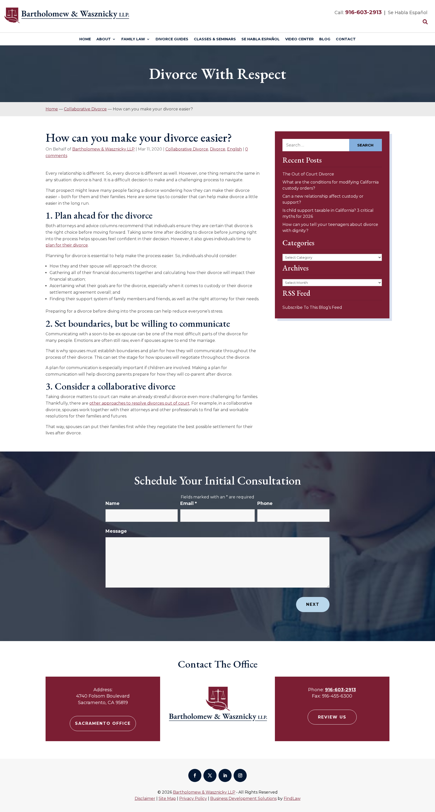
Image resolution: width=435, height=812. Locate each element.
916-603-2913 (363, 12)
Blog (324, 39)
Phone (265, 503)
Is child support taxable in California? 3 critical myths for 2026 (328, 213)
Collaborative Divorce (186, 149)
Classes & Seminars (215, 39)
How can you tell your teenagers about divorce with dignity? (330, 227)
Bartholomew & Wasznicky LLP (103, 149)
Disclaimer (145, 798)
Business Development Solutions (243, 798)
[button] (430, 775)
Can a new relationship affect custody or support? (323, 199)
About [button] (103, 39)
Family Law (133, 39)
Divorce (217, 149)
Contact (346, 39)
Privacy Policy (193, 798)
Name (112, 503)
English (234, 149)
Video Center (299, 39)
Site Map (167, 798)
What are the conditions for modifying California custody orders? (330, 185)
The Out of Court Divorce (308, 174)
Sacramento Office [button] (103, 723)
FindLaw (292, 798)
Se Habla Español (260, 39)
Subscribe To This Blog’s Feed (312, 307)
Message (116, 531)
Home (85, 39)
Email (188, 503)
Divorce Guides (172, 39)
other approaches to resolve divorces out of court (139, 403)
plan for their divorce (67, 245)
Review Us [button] (332, 717)
